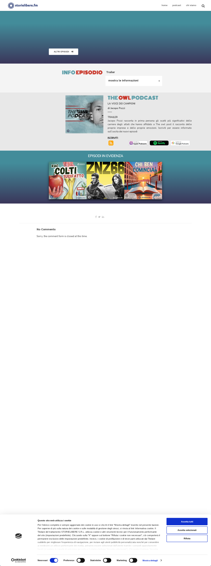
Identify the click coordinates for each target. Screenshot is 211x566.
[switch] (81, 560)
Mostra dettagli (150, 560)
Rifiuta (187, 538)
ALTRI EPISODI (61, 51)
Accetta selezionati (187, 530)
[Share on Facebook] (96, 216)
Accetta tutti (187, 521)
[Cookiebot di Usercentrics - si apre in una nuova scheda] (18, 560)
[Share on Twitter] (99, 216)
